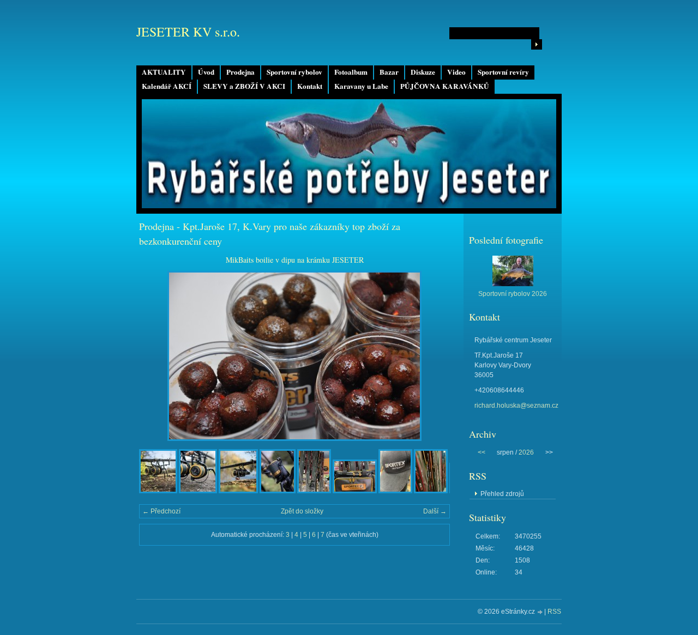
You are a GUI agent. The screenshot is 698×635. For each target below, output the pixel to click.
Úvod (206, 71)
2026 (526, 452)
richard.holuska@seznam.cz (516, 405)
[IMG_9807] (158, 491)
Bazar (389, 71)
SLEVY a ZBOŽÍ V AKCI (244, 86)
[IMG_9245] (355, 491)
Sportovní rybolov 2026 (512, 294)
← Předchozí (161, 511)
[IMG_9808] (198, 491)
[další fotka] (432, 356)
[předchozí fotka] (157, 356)
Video (456, 71)
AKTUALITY (164, 71)
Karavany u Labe (361, 86)
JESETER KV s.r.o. (188, 31)
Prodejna (240, 71)
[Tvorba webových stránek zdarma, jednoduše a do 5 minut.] (540, 612)
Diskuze (423, 71)
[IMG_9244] (431, 491)
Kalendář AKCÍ (166, 86)
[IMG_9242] (314, 491)
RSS (554, 611)
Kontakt (309, 86)
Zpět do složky (302, 511)
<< (481, 452)
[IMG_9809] (238, 491)
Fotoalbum (351, 71)
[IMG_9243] (395, 491)
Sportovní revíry (503, 71)
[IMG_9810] (278, 491)
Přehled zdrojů (502, 494)
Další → (435, 511)
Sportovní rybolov (294, 71)
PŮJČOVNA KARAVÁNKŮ (444, 86)
